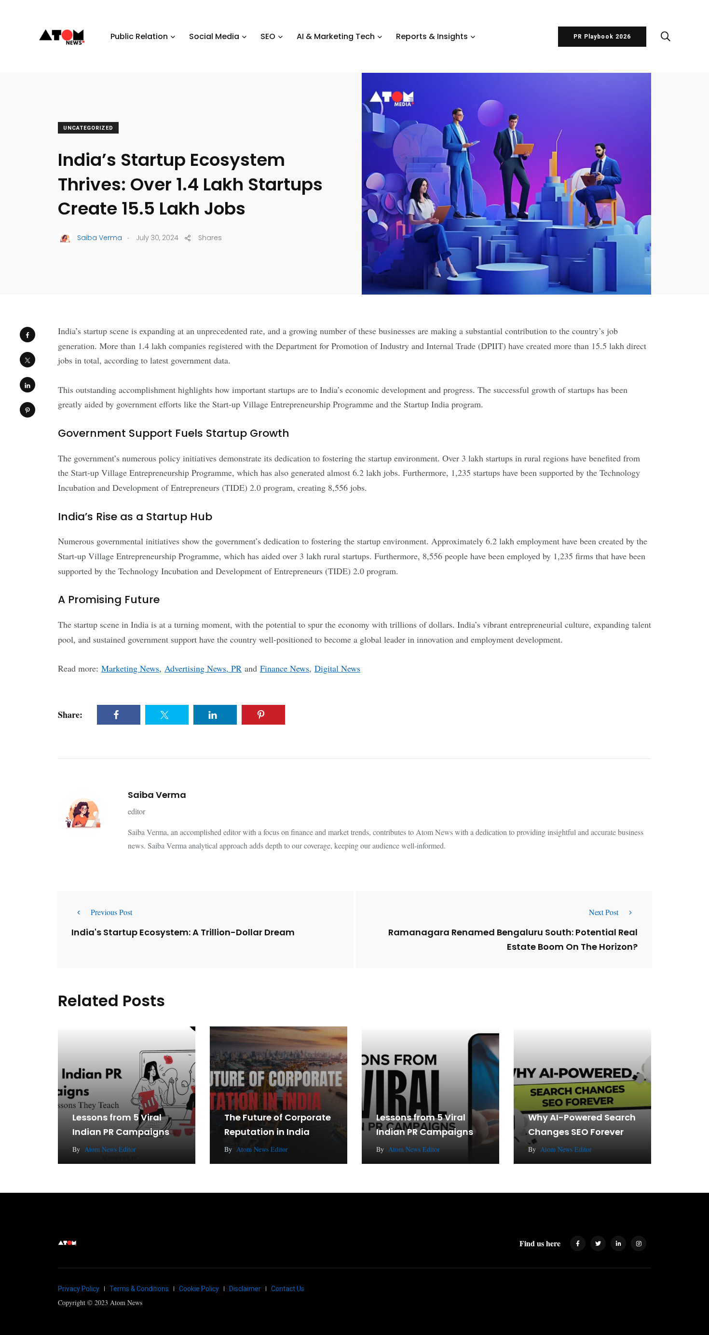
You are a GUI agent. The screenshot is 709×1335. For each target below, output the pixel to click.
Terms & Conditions (139, 1289)
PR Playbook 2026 (602, 36)
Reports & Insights (432, 36)
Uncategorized (88, 128)
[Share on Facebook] (27, 334)
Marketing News (130, 668)
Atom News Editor (110, 1149)
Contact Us (287, 1289)
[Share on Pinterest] (27, 410)
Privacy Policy (78, 1289)
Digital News (337, 668)
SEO (267, 36)
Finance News (284, 668)
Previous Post (111, 912)
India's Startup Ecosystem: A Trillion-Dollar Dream (183, 932)
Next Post (603, 912)
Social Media (214, 36)
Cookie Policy (199, 1289)
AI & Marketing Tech (336, 36)
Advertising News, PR (203, 668)
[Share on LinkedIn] (27, 384)
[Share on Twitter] (27, 359)
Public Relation (139, 36)
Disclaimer (245, 1289)
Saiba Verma (157, 795)
